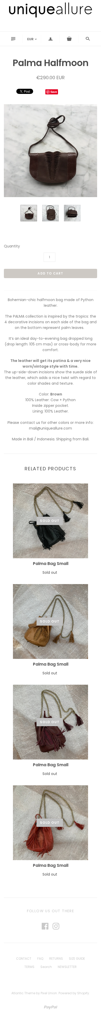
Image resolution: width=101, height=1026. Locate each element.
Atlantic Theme (23, 993)
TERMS (29, 967)
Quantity (12, 246)
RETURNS (56, 958)
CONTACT (23, 958)
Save (54, 92)
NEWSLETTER (67, 967)
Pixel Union (49, 993)
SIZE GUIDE (77, 958)
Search (46, 967)
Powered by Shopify (74, 993)
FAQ (40, 958)
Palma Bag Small (50, 564)
